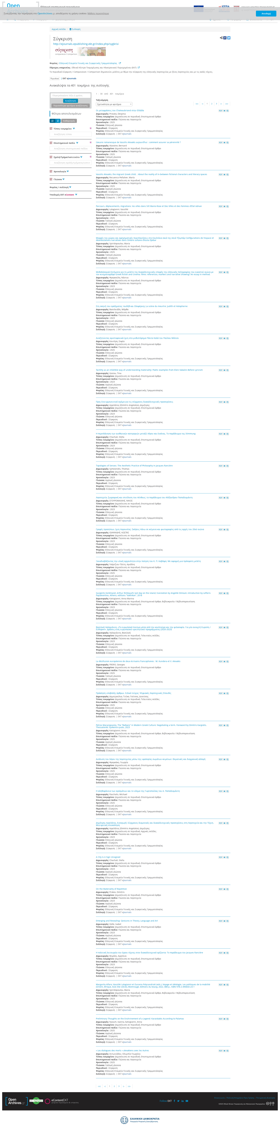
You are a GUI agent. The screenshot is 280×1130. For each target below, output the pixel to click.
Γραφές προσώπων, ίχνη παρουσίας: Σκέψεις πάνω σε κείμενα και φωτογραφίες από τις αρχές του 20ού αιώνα (150, 529)
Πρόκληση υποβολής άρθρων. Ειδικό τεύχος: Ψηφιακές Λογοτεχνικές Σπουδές (133, 693)
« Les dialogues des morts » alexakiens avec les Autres (122, 1050)
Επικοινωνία (219, 1098)
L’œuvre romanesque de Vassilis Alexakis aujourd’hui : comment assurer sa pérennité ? (138, 142)
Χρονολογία (59, 171)
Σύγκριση (64, 39)
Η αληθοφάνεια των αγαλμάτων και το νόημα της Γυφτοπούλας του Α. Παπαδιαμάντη (138, 791)
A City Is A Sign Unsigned (108, 857)
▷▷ (227, 103)
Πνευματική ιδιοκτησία (265, 1098)
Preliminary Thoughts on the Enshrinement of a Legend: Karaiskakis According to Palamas (140, 1018)
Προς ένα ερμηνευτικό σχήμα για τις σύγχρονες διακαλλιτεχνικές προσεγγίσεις (134, 401)
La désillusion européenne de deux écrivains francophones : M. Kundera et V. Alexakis (138, 661)
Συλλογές (76, 29)
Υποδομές (62, 194)
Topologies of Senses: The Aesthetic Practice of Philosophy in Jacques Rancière (134, 465)
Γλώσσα (57, 179)
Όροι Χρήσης (249, 1098)
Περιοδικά (54, 78)
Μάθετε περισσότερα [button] (98, 13)
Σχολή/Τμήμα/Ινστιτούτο (66, 157)
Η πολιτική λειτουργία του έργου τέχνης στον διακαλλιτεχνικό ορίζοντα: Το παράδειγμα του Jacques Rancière (149, 952)
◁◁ (196, 103)
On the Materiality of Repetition (111, 888)
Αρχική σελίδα (59, 29)
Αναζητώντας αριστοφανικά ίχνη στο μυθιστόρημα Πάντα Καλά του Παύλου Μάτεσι (137, 338)
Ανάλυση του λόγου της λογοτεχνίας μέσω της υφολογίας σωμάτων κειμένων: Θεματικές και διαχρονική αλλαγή (150, 759)
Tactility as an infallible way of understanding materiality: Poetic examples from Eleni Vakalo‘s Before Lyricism (149, 369)
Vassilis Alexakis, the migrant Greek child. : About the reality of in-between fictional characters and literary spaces (151, 174)
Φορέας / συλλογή (59, 187)
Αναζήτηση (70, 100)
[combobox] (114, 104)
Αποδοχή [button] (266, 13)
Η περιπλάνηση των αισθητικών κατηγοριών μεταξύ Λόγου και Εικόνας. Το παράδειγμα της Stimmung (146, 433)
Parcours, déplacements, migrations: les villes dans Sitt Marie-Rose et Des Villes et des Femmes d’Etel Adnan (149, 206)
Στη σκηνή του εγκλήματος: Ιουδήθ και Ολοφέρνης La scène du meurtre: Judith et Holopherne (142, 306)
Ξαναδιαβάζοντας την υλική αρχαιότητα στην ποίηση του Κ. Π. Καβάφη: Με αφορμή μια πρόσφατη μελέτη (148, 561)
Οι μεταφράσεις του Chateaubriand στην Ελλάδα (120, 110)
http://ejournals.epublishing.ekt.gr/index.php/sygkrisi (86, 44)
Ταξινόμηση (102, 100)
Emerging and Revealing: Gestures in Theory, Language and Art (127, 920)
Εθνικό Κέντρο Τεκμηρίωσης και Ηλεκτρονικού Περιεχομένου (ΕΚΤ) (105, 67)
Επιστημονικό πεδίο (64, 143)
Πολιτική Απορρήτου (234, 1098)
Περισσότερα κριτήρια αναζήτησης (70, 105)
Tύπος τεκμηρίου (62, 128)
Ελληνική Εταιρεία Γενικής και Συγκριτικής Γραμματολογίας (88, 63)
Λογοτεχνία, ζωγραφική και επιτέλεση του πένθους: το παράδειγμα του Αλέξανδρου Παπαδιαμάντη (144, 497)
